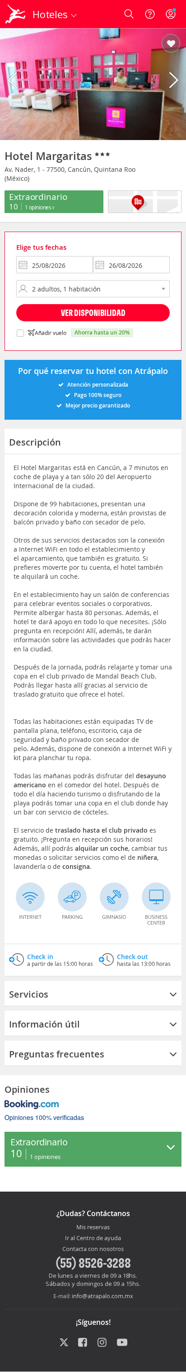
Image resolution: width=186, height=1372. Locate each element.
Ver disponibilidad (93, 312)
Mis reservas (93, 1227)
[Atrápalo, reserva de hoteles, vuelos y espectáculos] (15, 14)
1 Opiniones (38, 207)
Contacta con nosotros (93, 1249)
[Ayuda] (149, 14)
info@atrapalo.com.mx (102, 1296)
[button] (171, 44)
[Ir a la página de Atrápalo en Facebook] (83, 1343)
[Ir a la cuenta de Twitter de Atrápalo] (64, 1343)
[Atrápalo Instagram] (103, 1343)
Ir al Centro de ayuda (93, 1238)
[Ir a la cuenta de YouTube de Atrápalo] (122, 1343)
